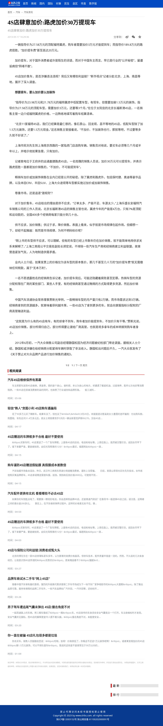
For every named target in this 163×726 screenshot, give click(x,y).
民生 (66, 3)
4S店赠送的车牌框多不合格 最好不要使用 (35, 436)
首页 (25, 3)
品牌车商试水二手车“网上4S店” (29, 578)
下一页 (78, 365)
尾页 (85, 365)
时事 (58, 3)
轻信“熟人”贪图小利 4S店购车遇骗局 (32, 408)
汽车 (18, 12)
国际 (50, 3)
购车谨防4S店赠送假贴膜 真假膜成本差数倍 (37, 465)
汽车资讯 (28, 12)
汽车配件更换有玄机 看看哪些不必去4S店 (35, 493)
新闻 (33, 3)
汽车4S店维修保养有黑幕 (24, 379)
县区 (75, 3)
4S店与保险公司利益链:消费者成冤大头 (34, 550)
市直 (83, 3)
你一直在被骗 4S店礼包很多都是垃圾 (32, 635)
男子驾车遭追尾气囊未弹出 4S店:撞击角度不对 (39, 607)
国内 (42, 3)
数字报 (93, 3)
